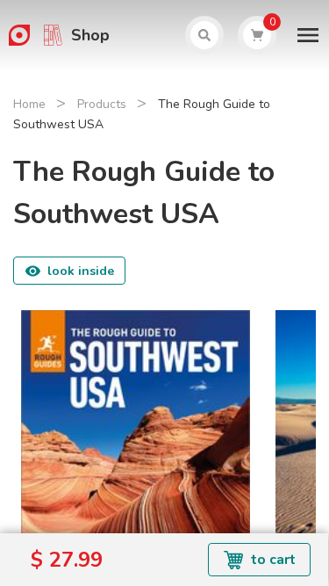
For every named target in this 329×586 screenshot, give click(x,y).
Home (29, 104)
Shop (90, 35)
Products (101, 104)
